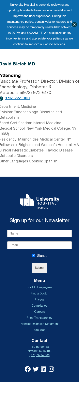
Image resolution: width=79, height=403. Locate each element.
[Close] (74, 24)
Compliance (39, 305)
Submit (39, 267)
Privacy (39, 299)
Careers (39, 311)
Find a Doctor (39, 293)
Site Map (39, 329)
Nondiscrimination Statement (39, 323)
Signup (42, 255)
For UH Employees (39, 287)
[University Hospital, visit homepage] (39, 201)
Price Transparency (39, 317)
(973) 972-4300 (40, 355)
